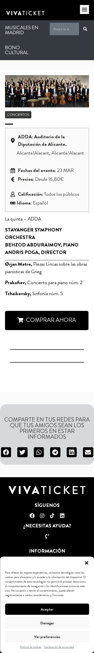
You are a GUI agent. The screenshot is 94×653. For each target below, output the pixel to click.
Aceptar (47, 609)
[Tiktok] (52, 516)
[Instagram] (42, 516)
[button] (86, 562)
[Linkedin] (62, 516)
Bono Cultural (16, 50)
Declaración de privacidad (59, 647)
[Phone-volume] (47, 536)
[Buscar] (85, 29)
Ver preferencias (47, 637)
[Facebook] (32, 516)
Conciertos (18, 114)
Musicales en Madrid (21, 30)
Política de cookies (30, 647)
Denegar (47, 623)
